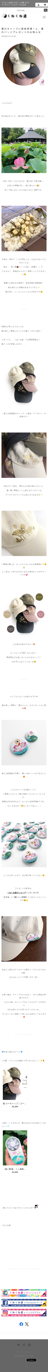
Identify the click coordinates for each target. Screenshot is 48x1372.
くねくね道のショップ (16, 893)
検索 (45, 10)
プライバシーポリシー (24, 1352)
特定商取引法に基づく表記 (24, 1356)
